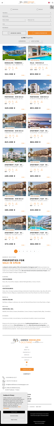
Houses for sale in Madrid (39, 423)
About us (26, 349)
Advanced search (16, 33)
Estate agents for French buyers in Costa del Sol (39, 413)
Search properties (41, 33)
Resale (41, 9)
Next (24, 53)
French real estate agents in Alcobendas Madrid (39, 415)
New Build (15, 9)
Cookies (32, 406)
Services (26, 354)
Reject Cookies (14, 419)
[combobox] (27, 12)
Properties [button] (26, 352)
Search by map (27, 369)
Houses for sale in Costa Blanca (39, 421)
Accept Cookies (14, 412)
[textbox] (26, 13)
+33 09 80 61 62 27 (11, 377)
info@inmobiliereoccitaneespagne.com (17, 384)
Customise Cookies (14, 415)
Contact (26, 360)
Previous (4, 53)
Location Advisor (27, 357)
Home (26, 347)
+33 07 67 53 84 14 (11, 381)
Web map (38, 406)
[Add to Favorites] (25, 47)
